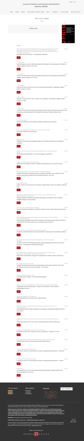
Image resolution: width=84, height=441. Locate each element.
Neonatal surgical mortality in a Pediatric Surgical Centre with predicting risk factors (41, 209)
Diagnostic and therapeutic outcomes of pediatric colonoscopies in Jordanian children (41, 231)
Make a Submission (66, 388)
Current (17, 11)
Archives (23, 11)
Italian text (23, 420)
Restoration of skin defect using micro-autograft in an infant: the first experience (40, 255)
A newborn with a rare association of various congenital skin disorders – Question (40, 351)
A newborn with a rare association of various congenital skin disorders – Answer (40, 360)
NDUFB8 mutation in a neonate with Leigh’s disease (31, 298)
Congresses (55, 11)
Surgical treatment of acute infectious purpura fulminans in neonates (37, 122)
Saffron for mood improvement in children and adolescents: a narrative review (39, 163)
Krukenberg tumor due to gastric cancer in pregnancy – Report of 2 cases (38, 331)
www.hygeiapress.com (37, 425)
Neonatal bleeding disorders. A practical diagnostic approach (34, 154)
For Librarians (28, 393)
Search (11, 11)
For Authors (28, 392)
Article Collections (75, 11)
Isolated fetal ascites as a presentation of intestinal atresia (33, 341)
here (18, 417)
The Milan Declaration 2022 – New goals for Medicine (32, 54)
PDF (18, 57)
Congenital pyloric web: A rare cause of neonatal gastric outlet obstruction (38, 322)
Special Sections (64, 11)
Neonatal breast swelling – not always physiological (31, 277)
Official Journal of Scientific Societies (35, 11)
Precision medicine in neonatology (27, 131)
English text (17, 420)
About (47, 11)
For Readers (28, 390)
